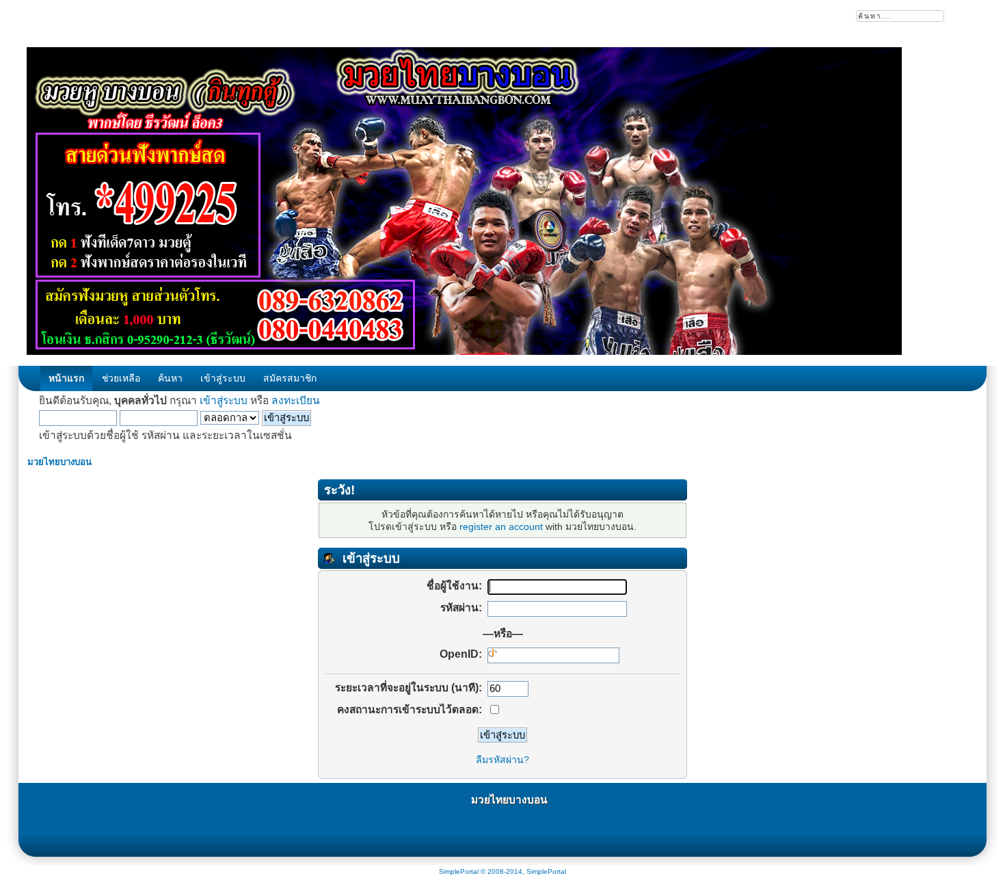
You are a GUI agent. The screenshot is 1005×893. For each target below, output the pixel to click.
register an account (501, 526)
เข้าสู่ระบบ (223, 400)
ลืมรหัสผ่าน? (502, 759)
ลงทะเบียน (295, 400)
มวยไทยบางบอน (509, 799)
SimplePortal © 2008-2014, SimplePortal (502, 871)
